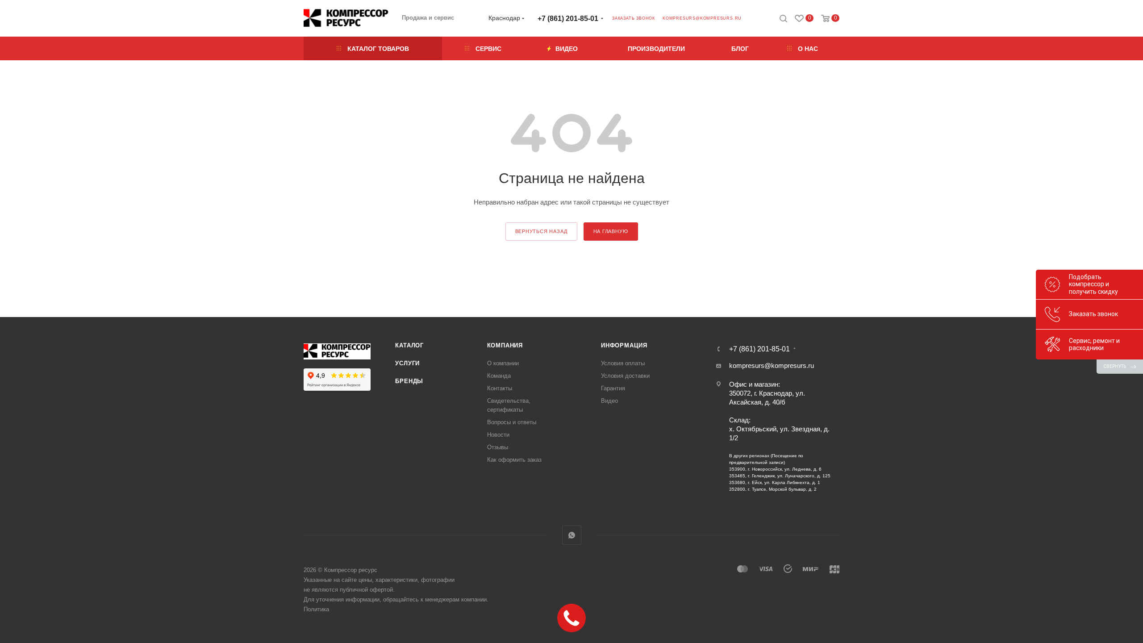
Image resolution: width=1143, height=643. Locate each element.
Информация (624, 345)
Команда (499, 375)
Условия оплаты (623, 363)
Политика (316, 609)
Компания (505, 345)
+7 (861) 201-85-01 (568, 18)
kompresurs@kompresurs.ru (702, 18)
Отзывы (497, 447)
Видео (609, 400)
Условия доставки (625, 375)
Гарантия (613, 388)
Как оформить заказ (514, 459)
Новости (498, 434)
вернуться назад (541, 231)
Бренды (409, 381)
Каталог (409, 345)
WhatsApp (571, 535)
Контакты (499, 388)
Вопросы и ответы (511, 422)
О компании (503, 363)
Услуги (407, 363)
